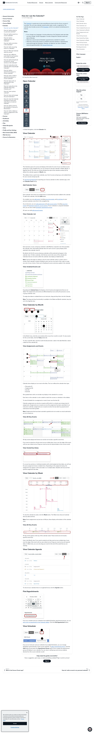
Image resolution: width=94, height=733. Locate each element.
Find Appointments (81, 47)
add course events (52, 204)
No (81, 99)
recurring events (50, 199)
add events (37, 199)
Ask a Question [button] (82, 123)
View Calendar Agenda (82, 44)
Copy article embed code (83, 69)
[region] (15, 721)
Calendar (28, 23)
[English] (10, 3)
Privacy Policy (80, 107)
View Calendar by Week (82, 40)
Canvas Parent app (47, 45)
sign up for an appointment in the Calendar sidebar (36, 622)
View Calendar (80, 21)
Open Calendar (80, 19)
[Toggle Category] (2, 16)
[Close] (26, 712)
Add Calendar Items (81, 23)
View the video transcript (30, 77)
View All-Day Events (81, 36)
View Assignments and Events (82, 33)
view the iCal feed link (30, 179)
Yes (81, 95)
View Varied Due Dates (82, 38)
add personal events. (37, 210)
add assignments (40, 204)
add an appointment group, (58, 646)
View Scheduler (80, 49)
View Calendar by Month (82, 30)
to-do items (60, 199)
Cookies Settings (15, 727)
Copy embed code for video (83, 78)
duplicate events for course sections (38, 205)
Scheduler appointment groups (44, 207)
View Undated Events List (83, 28)
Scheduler (45, 27)
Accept (15, 723)
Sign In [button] (47, 661)
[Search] (82, 2)
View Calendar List (81, 25)
